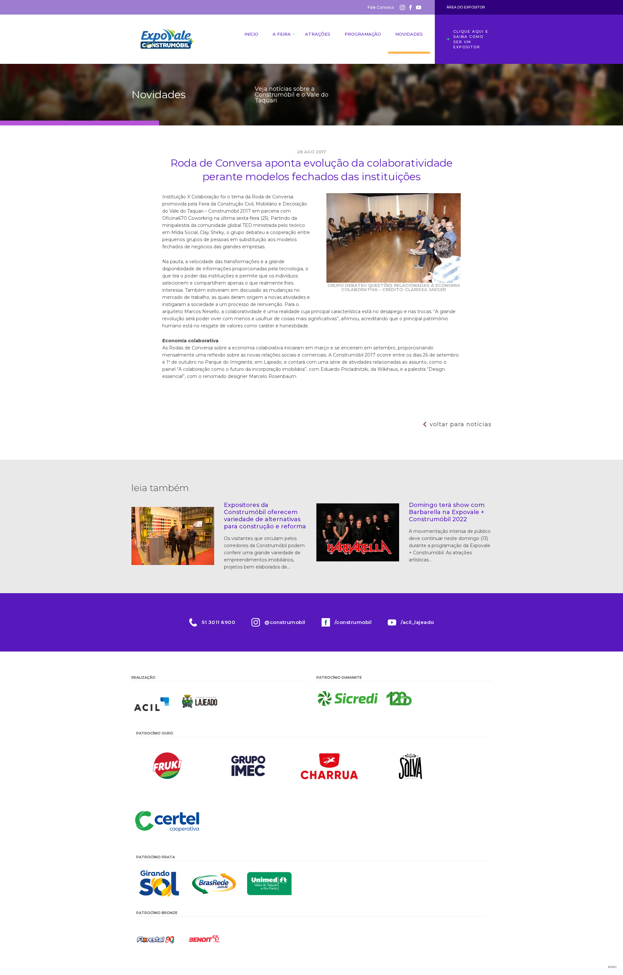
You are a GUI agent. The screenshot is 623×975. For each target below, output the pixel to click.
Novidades (409, 34)
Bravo (612, 967)
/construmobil (353, 622)
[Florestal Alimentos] (155, 939)
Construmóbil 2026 (167, 39)
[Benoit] (204, 939)
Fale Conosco (381, 7)
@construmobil (284, 622)
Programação (363, 34)
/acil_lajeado (417, 622)
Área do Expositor (465, 7)
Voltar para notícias (461, 424)
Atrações (317, 34)
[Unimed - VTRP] (269, 883)
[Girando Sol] (159, 883)
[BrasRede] (214, 883)
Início (251, 34)
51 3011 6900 (218, 622)
